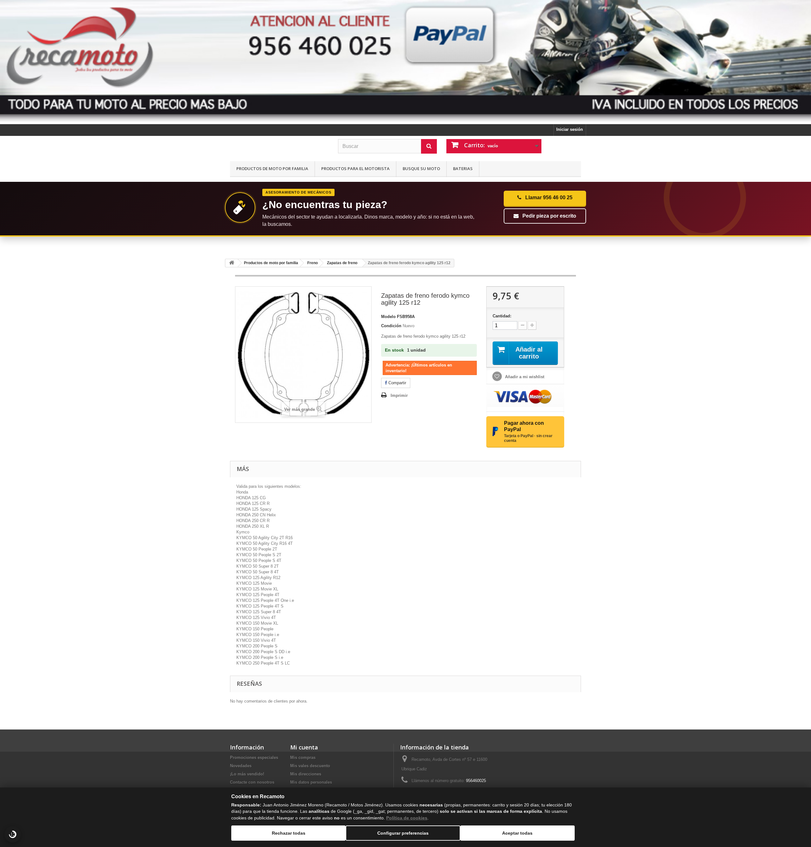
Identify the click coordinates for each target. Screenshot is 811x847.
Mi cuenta (304, 747)
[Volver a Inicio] (232, 263)
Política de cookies (406, 817)
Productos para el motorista (355, 168)
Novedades (241, 765)
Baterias (463, 168)
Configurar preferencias (403, 833)
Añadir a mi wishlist (524, 376)
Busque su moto (421, 168)
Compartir (396, 382)
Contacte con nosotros (252, 782)
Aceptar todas (517, 833)
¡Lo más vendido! (247, 774)
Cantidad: (502, 316)
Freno (312, 263)
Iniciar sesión (569, 129)
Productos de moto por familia (272, 168)
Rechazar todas (288, 833)
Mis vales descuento (310, 765)
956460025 (476, 780)
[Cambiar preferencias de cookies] (12, 834)
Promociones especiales (254, 757)
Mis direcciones (305, 774)
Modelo (388, 316)
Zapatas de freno (342, 263)
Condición (391, 325)
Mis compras (303, 757)
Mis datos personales (311, 782)
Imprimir (399, 395)
